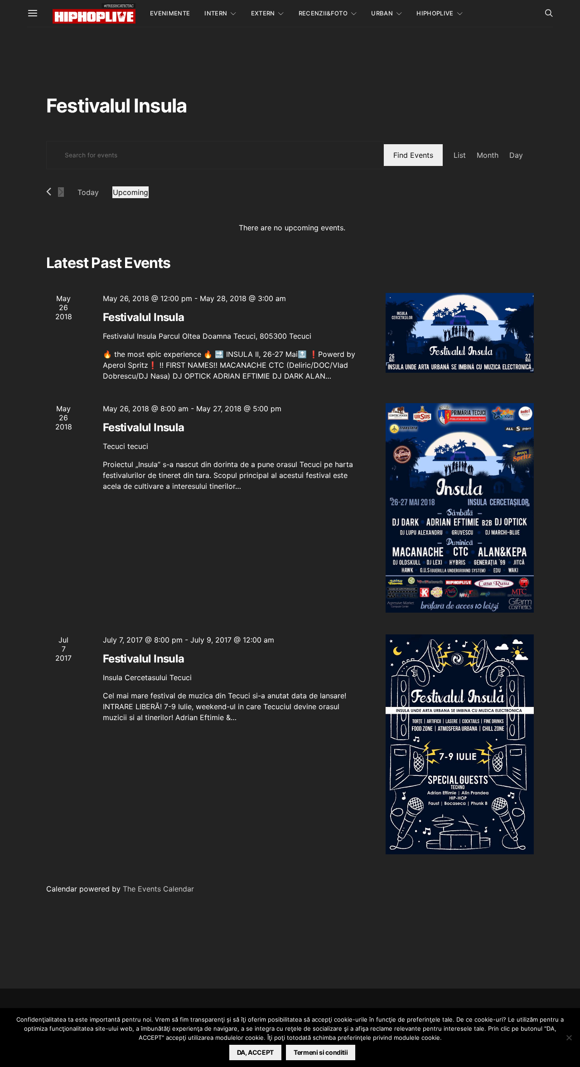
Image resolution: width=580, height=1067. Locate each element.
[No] (568, 1037)
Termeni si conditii (321, 1052)
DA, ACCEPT (255, 1052)
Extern (263, 13)
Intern (215, 13)
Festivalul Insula (143, 317)
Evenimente (170, 13)
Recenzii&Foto (323, 13)
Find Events (413, 155)
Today (88, 192)
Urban (382, 13)
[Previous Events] (48, 191)
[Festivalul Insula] (460, 333)
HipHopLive (434, 13)
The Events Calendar (158, 888)
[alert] (292, 227)
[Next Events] (61, 192)
